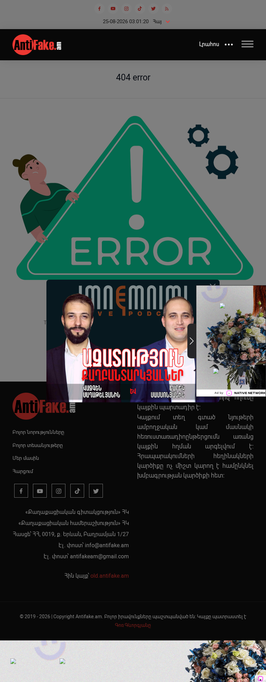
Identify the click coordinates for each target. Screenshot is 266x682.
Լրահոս (209, 44)
